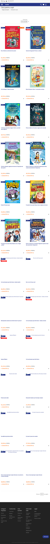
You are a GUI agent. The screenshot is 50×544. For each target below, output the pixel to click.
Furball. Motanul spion (5, 205)
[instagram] (3, 1)
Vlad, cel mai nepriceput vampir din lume (34, 475)
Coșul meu (11, 511)
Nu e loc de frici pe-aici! (30, 282)
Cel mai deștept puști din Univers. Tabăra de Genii (36, 320)
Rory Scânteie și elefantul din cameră (8, 50)
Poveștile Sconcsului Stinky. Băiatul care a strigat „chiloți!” (11, 244)
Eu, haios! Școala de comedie (32, 436)
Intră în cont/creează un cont (12, 517)
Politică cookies (37, 518)
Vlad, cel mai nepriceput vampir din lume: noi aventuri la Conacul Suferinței (12, 475)
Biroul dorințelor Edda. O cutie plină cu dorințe (35, 89)
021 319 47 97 (11, 1)
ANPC (35, 511)
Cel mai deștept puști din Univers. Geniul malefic (10, 282)
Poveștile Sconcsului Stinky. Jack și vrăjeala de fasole (37, 205)
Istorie (2, 513)
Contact (19, 520)
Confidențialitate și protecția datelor (37, 515)
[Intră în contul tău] (46, 4)
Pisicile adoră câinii (5, 397)
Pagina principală (5, 9)
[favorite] (43, 4)
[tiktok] (5, 1)
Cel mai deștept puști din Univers (32, 359)
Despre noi (20, 513)
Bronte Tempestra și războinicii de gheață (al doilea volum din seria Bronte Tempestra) (36, 167)
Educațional (3, 515)
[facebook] (1, 1)
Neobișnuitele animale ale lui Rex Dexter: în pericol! (11, 320)
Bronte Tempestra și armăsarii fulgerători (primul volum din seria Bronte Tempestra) (37, 244)
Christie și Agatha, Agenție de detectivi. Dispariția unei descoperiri (12, 167)
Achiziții (27, 532)
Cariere (19, 515)
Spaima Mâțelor (4, 359)
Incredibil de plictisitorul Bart (7, 436)
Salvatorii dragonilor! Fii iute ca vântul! (33, 50)
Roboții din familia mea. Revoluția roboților (34, 397)
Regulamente (28, 530)
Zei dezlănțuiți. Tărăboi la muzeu (7, 89)
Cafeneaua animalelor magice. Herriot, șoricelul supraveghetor (10, 128)
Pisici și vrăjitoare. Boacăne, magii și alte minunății (36, 127)
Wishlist (10, 513)
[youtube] (7, 1)
